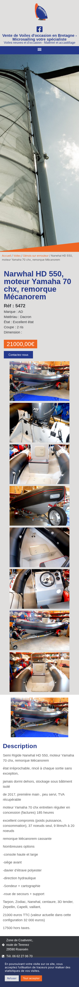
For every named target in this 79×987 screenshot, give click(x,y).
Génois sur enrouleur (36, 255)
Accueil (6, 255)
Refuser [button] (11, 978)
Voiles (17, 255)
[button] (39, 49)
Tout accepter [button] (31, 978)
